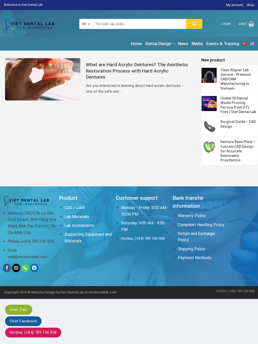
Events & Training (222, 43)
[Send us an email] (16, 268)
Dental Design (158, 43)
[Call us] (25, 268)
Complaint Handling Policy (201, 224)
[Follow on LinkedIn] (34, 268)
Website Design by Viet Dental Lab (57, 292)
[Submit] (194, 24)
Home (136, 43)
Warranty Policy (192, 215)
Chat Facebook (23, 321)
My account (234, 5)
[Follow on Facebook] (7, 268)
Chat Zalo (18, 309)
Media (197, 43)
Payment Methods (194, 257)
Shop (250, 5)
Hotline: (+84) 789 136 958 (33, 332)
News (183, 43)
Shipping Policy (191, 249)
